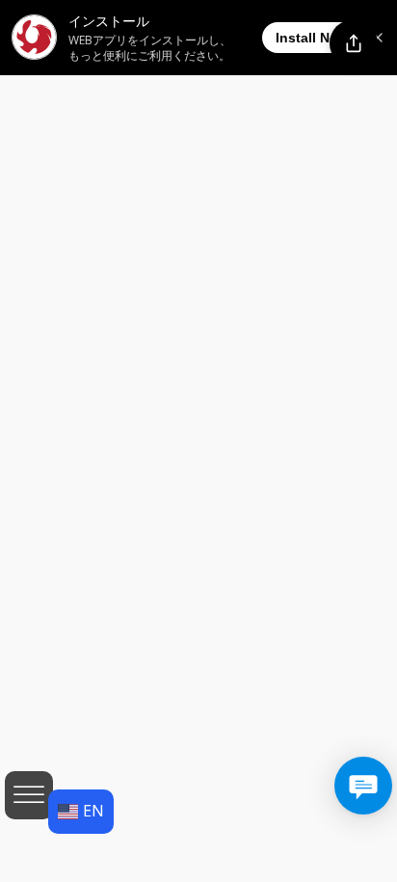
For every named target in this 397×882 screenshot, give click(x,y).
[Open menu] (29, 795)
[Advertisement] (198, 270)
